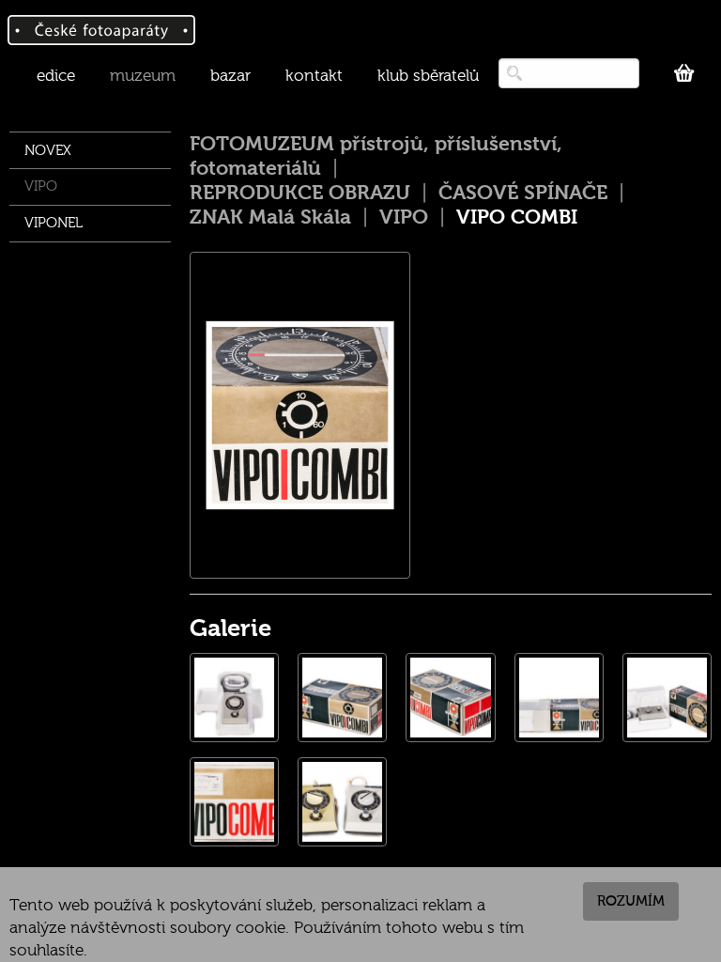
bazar (230, 76)
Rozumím (631, 900)
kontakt (314, 76)
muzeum (143, 76)
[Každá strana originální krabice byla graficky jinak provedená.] (450, 697)
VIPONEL (53, 223)
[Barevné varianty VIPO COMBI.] (342, 801)
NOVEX (47, 151)
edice (56, 76)
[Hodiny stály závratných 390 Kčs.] (234, 801)
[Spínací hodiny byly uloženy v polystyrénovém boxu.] (559, 697)
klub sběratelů (428, 76)
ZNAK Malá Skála (270, 217)
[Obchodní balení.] (342, 697)
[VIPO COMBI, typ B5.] (234, 697)
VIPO (40, 186)
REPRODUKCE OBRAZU (300, 192)
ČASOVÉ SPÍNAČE (522, 192)
